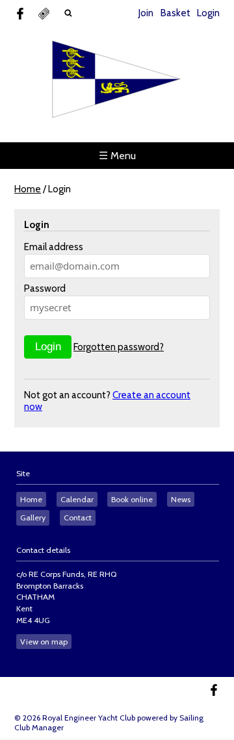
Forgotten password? (118, 347)
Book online (132, 499)
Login (208, 13)
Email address (53, 247)
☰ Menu (117, 155)
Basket (175, 13)
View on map (44, 641)
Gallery (33, 517)
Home (27, 189)
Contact (78, 517)
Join (145, 13)
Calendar (77, 499)
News (180, 499)
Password (45, 288)
